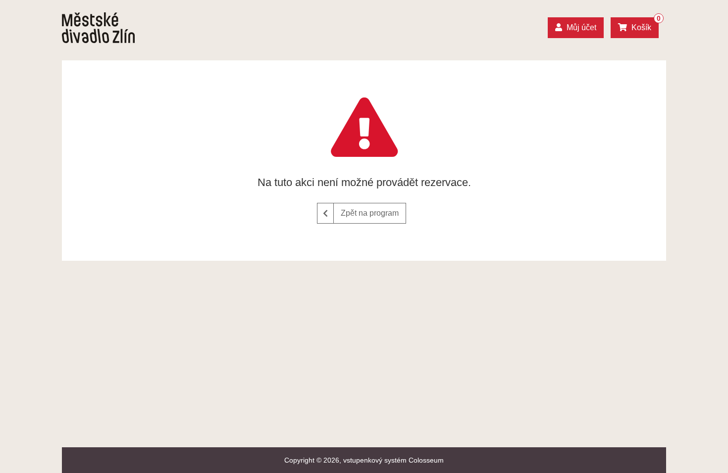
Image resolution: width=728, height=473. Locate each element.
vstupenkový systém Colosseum (393, 460)
